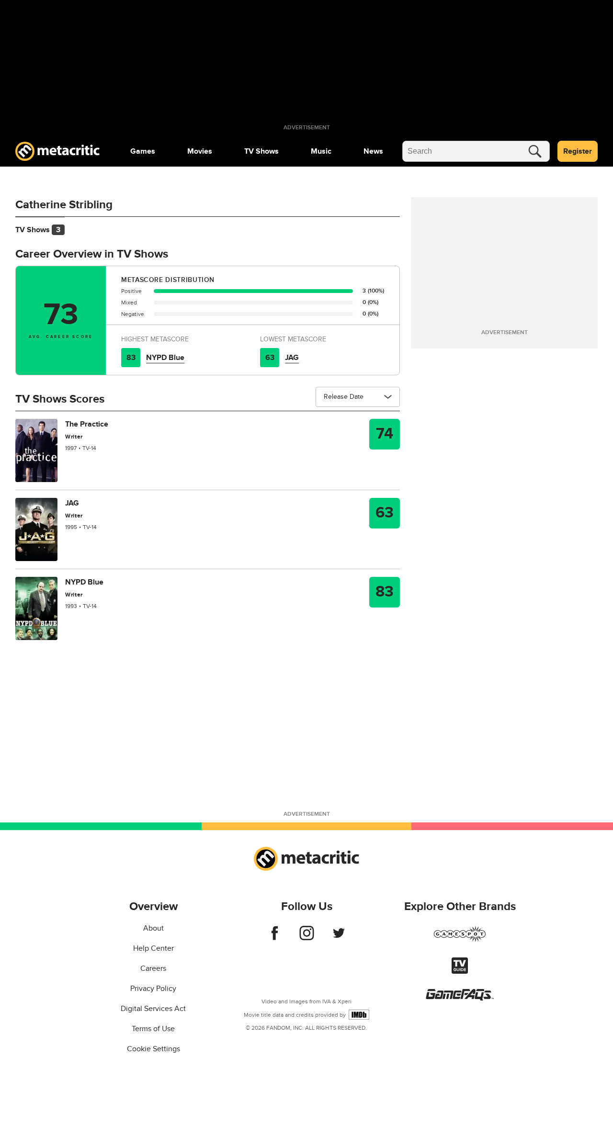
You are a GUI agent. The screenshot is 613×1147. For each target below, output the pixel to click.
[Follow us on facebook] (274, 938)
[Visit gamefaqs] (460, 998)
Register (577, 151)
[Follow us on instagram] (306, 938)
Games (142, 151)
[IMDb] (359, 1015)
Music (321, 151)
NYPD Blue (165, 357)
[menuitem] (143, 151)
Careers (153, 968)
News (373, 151)
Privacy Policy (153, 988)
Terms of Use (153, 1029)
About (153, 928)
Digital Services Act (153, 1008)
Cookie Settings (153, 1049)
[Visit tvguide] (460, 971)
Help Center (153, 948)
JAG (292, 357)
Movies (199, 151)
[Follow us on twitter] (338, 938)
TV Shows (261, 151)
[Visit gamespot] (460, 940)
